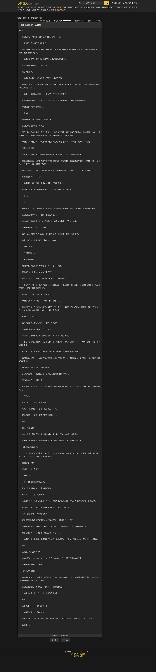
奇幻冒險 (91, 7)
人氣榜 (27, 10)
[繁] (47, 21)
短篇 (136, 7)
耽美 (76, 7)
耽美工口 (112, 7)
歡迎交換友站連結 (78, 656)
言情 (27, 7)
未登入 (136, 3)
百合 (81, 7)
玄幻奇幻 (21, 7)
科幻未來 (48, 7)
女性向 (131, 7)
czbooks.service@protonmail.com (81, 652)
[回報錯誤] (99, 21)
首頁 (19, 18)
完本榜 (39, 10)
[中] (89, 21)
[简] (49, 21)
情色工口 (105, 7)
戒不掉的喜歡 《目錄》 (36, 18)
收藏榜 (33, 10)
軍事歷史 (40, 7)
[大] (87, 21)
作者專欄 (52, 10)
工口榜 (45, 10)
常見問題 (127, 3)
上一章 (54, 640)
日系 (85, 7)
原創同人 (70, 7)
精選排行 (21, 10)
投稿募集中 (117, 3)
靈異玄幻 (55, 7)
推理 (125, 7)
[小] (92, 21)
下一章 (65, 640)
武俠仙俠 (33, 7)
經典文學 (120, 7)
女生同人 (63, 7)
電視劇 (98, 7)
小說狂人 (22, 3)
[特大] (83, 21)
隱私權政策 (74, 654)
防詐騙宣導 (81, 654)
